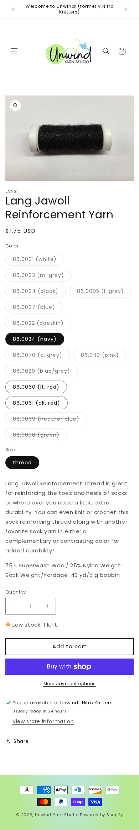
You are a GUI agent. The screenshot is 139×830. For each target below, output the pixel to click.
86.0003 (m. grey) (42, 276)
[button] (14, 51)
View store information (43, 721)
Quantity (15, 592)
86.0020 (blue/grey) (45, 372)
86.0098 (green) (40, 436)
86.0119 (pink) (104, 356)
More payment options (69, 684)
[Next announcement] (126, 9)
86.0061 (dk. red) (36, 402)
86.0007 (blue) (38, 308)
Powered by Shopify (101, 815)
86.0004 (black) (39, 292)
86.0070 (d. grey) (41, 356)
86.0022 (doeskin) (42, 324)
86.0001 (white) (38, 260)
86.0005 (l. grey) (104, 292)
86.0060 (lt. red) (36, 387)
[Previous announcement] (13, 9)
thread (22, 462)
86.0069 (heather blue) (50, 420)
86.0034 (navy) (35, 339)
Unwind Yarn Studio (57, 815)
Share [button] (21, 741)
